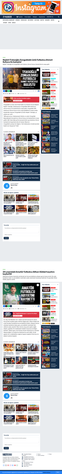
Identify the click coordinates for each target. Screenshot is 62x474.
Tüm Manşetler (27, 463)
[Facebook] (4, 465)
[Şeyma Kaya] (7, 185)
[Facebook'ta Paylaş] (4, 91)
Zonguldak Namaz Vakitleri (29, 458)
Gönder (6, 238)
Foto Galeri (28, 17)
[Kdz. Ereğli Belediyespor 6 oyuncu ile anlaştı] (9, 208)
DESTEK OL (50, 17)
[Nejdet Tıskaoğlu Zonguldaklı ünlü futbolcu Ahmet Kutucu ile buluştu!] (21, 78)
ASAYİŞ (52, 20)
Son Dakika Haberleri (28, 464)
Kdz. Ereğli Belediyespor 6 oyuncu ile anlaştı (9, 213)
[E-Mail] (12, 188)
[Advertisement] (31, 39)
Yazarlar (20, 17)
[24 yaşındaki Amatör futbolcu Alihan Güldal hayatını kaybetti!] (21, 294)
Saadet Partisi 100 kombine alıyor (20, 202)
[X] (6, 465)
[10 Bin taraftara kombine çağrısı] (21, 208)
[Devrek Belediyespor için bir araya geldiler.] (9, 197)
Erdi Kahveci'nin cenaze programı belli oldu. (54, 99)
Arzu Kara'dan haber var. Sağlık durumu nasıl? (54, 87)
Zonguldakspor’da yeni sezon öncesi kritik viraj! (33, 202)
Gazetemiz (42, 17)
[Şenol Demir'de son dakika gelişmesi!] (33, 208)
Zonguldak (53, 72)
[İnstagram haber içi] (31, 7)
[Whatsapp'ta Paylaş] (9, 91)
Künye (50, 454)
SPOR (9, 22)
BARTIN (42, 20)
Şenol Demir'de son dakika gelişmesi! (32, 213)
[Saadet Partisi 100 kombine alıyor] (21, 197)
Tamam (57, 472)
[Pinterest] (8, 465)
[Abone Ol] (39, 90)
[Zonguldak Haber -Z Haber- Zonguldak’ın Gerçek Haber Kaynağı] (7, 16)
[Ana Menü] (58, 21)
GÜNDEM (17, 20)
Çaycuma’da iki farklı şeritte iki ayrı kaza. (54, 81)
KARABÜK (47, 20)
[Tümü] (57, 69)
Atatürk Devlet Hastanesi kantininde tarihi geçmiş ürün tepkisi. (54, 75)
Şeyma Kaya (6, 93)
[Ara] (58, 16)
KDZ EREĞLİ (30, 20)
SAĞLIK (14, 22)
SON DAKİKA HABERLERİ (8, 20)
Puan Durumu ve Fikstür (28, 462)
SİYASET (5, 22)
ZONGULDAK (24, 20)
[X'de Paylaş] (6, 91)
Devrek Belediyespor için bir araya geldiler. (9, 202)
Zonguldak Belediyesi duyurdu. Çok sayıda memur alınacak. (54, 93)
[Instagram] (10, 465)
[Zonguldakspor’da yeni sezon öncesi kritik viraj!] (33, 197)
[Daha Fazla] (11, 91)
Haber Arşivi (26, 466)
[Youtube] (15, 465)
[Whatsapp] (17, 465)
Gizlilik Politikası (41, 455)
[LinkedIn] (13, 465)
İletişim (35, 17)
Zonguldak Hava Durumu (29, 456)
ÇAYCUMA (36, 20)
